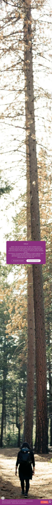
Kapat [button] (45, 502)
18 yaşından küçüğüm (18, 260)
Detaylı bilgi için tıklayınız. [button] (19, 502)
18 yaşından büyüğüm (33, 260)
